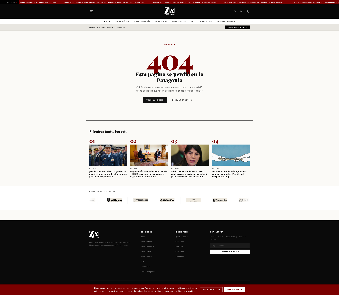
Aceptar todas (234, 290)
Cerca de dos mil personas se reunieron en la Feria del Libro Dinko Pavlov (236, 2)
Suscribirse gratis (237, 27)
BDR (193, 21)
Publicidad (179, 242)
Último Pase (206, 21)
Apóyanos (179, 256)
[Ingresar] (247, 11)
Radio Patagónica (226, 21)
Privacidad (179, 252)
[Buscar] (241, 11)
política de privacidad (185, 291)
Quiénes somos (181, 237)
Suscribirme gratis (229, 252)
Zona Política (122, 21)
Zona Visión (161, 21)
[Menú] (91, 11)
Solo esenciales (211, 290)
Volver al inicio (154, 100)
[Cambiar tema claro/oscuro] (235, 11)
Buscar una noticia (182, 100)
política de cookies (163, 291)
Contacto (179, 247)
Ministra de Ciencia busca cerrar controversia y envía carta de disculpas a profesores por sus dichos (86, 2)
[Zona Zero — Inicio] (169, 11)
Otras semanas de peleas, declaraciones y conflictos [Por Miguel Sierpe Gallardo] (167, 2)
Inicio (107, 21)
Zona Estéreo (179, 21)
